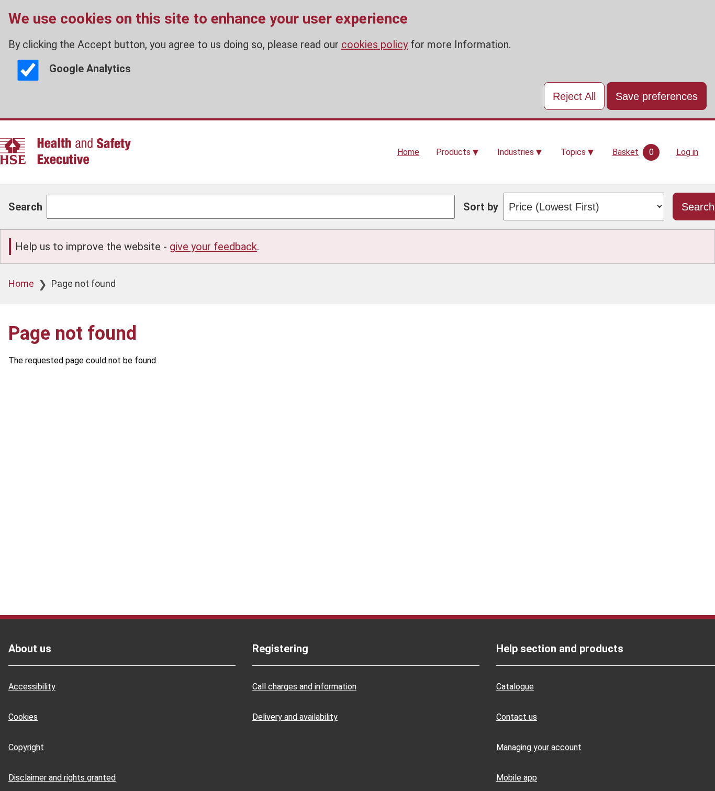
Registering (280, 648)
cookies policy (374, 44)
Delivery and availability (295, 717)
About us (29, 648)
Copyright (26, 747)
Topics (573, 152)
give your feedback (213, 246)
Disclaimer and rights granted (62, 778)
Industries (515, 152)
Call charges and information (304, 687)
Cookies (23, 717)
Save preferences (657, 96)
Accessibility (31, 687)
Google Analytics (90, 68)
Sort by (480, 206)
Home (408, 152)
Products (453, 152)
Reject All (574, 96)
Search (25, 206)
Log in (687, 152)
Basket (625, 152)
